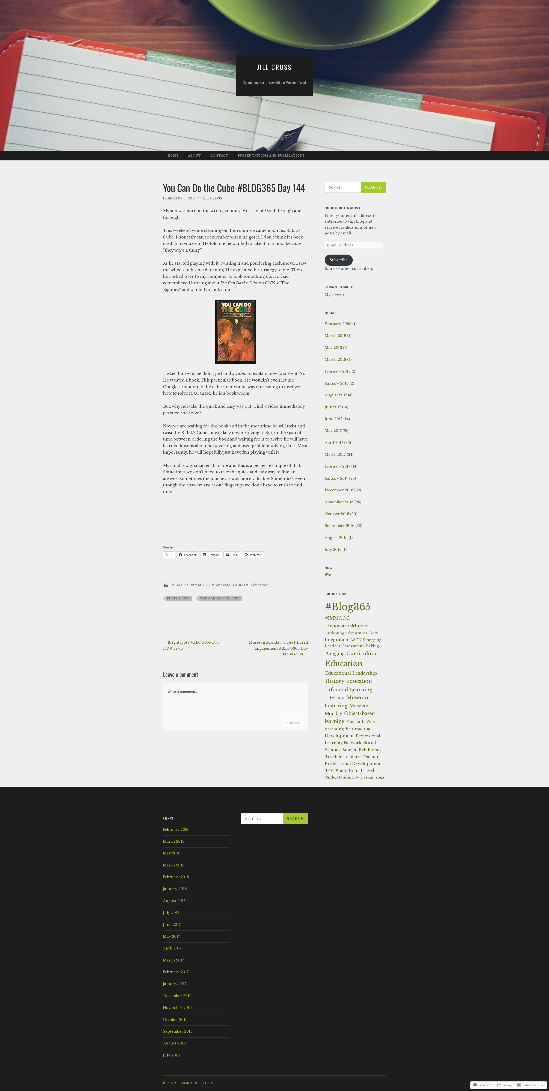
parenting (334, 729)
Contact (219, 155)
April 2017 (334, 443)
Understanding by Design (349, 777)
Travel (367, 770)
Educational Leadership (351, 673)
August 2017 (336, 395)
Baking (372, 646)
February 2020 (338, 324)
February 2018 (338, 371)
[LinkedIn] (330, 574)
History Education (348, 681)
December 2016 (339, 490)
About (194, 155)
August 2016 (336, 538)
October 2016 (337, 514)
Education (260, 585)
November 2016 (339, 502)
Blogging (335, 653)
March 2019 (335, 335)
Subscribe (339, 260)
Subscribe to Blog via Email (342, 207)
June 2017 (333, 419)
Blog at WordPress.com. (189, 1083)
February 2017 (337, 466)
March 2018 (335, 359)
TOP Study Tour (341, 770)
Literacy (334, 697)
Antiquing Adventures (346, 633)
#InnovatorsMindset (230, 585)
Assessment (353, 646)
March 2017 (335, 454)
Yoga (379, 777)
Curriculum (361, 653)
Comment (293, 723)
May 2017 (333, 431)
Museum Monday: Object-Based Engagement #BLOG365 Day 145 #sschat (278, 648)
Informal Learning (349, 690)
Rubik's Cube (179, 598)
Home (173, 155)
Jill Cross (274, 67)
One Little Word (361, 722)
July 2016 (333, 549)
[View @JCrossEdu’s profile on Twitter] (326, 574)
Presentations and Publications (271, 155)
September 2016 (339, 526)
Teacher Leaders (342, 756)
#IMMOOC (200, 585)
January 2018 (336, 383)
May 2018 (333, 348)
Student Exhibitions (361, 750)
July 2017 (333, 407)
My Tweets (335, 294)
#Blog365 (180, 585)
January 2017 (336, 478)
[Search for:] (355, 187)
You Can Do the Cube (220, 598)
